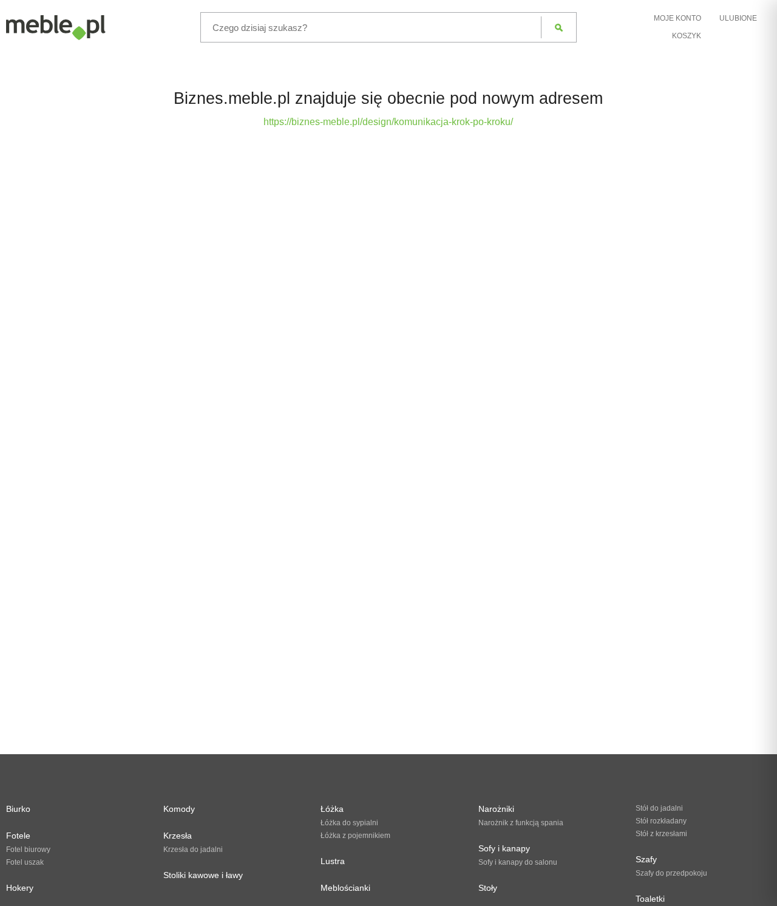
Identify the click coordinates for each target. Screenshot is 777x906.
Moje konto (677, 18)
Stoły (487, 888)
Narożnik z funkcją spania (520, 823)
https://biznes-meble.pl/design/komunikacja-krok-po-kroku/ (388, 122)
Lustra (333, 861)
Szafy (646, 859)
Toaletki (650, 899)
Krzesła (177, 835)
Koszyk (686, 36)
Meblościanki (345, 888)
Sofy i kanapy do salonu (517, 862)
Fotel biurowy (28, 849)
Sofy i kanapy (504, 848)
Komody (179, 809)
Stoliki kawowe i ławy (203, 875)
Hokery (19, 888)
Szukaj (558, 27)
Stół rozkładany (661, 821)
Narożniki (496, 809)
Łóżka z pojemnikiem (355, 835)
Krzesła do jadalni (193, 849)
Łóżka (332, 809)
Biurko (18, 809)
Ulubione (738, 18)
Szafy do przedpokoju (671, 873)
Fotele (18, 835)
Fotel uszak (25, 862)
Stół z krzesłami (661, 833)
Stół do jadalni (659, 808)
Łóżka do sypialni (349, 823)
